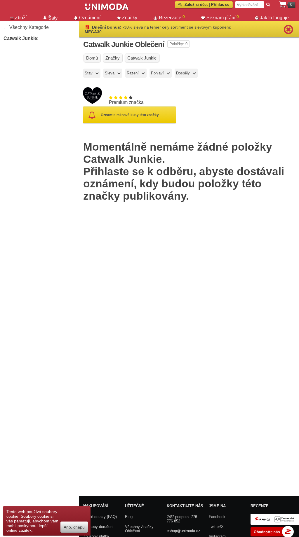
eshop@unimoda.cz (183, 531)
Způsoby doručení (98, 526)
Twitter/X (216, 526)
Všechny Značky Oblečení (139, 528)
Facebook (217, 517)
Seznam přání (222, 17)
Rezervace (172, 17)
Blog (129, 517)
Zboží (21, 17)
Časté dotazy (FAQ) (100, 517)
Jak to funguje (274, 17)
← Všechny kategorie (26, 27)
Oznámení (89, 17)
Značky (129, 17)
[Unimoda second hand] (142, 9)
